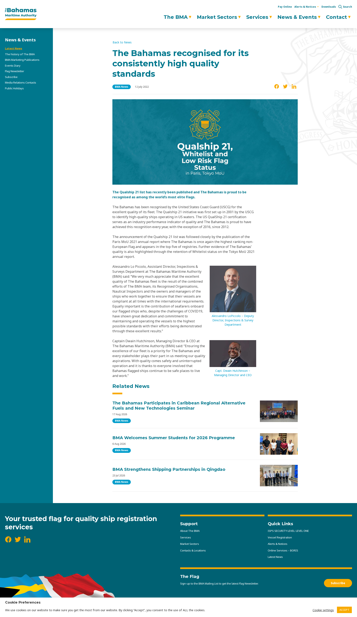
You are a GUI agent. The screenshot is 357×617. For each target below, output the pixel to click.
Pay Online (285, 6)
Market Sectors (217, 17)
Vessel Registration (280, 537)
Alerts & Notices (305, 6)
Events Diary (12, 65)
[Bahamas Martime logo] (21, 14)
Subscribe (11, 77)
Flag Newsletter (14, 71)
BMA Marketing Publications (22, 60)
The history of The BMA (20, 54)
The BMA (176, 17)
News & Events (297, 17)
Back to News (122, 42)
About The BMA (190, 531)
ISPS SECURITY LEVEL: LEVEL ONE (288, 531)
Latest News (13, 48)
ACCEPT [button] (344, 610)
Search (347, 7)
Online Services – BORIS (283, 550)
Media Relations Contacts (20, 82)
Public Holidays (14, 88)
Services (257, 17)
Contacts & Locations (193, 550)
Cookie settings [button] (323, 610)
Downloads (328, 6)
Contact (336, 17)
